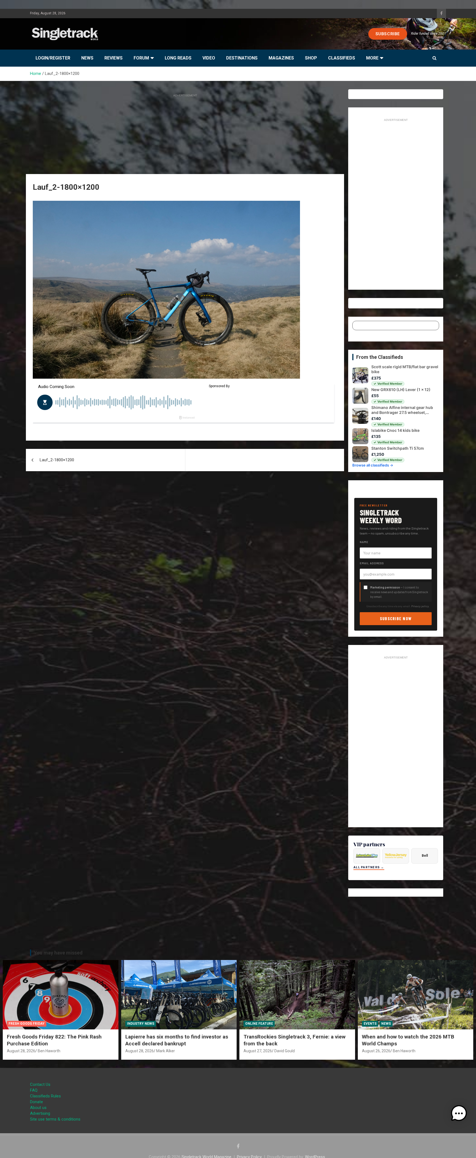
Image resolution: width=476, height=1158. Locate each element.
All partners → (368, 867)
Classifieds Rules (45, 1096)
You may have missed (58, 953)
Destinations (242, 58)
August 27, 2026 (258, 1051)
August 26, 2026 (376, 1051)
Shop (311, 58)
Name (364, 542)
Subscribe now (396, 618)
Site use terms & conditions (55, 1119)
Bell (425, 856)
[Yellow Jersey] (395, 856)
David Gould (284, 1051)
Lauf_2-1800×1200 (57, 459)
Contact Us (40, 1084)
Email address (372, 563)
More (372, 58)
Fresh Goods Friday (27, 1024)
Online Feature (259, 1024)
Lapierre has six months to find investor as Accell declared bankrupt (176, 1040)
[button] (459, 1113)
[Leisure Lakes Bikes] (366, 856)
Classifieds (341, 58)
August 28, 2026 (21, 1051)
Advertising (40, 1113)
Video (208, 58)
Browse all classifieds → (372, 465)
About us (38, 1107)
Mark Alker (165, 1051)
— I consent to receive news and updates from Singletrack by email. (399, 591)
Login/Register (53, 58)
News (87, 58)
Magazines (281, 58)
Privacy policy (420, 606)
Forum (141, 58)
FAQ (33, 1090)
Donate (36, 1101)
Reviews (113, 58)
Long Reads (178, 58)
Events (370, 1024)
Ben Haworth (49, 1051)
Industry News (140, 1024)
